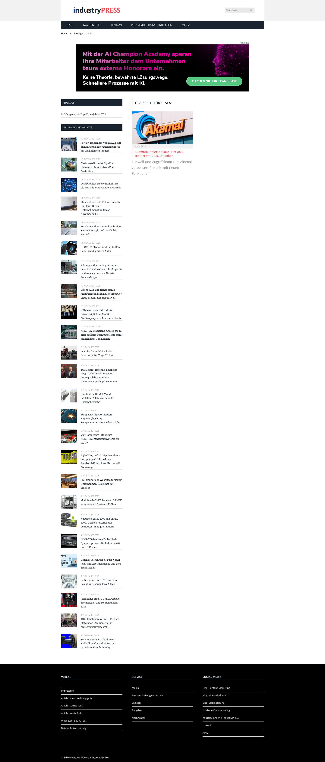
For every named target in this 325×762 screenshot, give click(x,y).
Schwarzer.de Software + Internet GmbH (86, 757)
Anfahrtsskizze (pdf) (72, 705)
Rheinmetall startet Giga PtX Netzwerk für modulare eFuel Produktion (97, 167)
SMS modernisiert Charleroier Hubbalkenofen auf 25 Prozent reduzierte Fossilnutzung (98, 643)
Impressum (67, 690)
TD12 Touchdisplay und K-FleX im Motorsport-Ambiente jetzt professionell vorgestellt (100, 623)
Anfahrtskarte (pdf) (71, 713)
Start (70, 25)
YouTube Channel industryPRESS (221, 717)
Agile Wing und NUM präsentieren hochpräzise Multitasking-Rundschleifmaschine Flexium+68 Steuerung (100, 461)
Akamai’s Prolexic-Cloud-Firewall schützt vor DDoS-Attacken (158, 154)
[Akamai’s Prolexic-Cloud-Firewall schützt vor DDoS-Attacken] (162, 127)
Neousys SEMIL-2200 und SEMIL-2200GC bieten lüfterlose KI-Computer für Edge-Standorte (100, 522)
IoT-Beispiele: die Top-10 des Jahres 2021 (83, 114)
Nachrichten (92, 25)
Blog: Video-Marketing (215, 695)
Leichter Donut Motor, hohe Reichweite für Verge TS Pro (97, 353)
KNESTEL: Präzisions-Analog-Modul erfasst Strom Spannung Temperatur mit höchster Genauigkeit (101, 334)
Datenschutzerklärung (73, 728)
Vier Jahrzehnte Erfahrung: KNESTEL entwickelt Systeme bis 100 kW (100, 438)
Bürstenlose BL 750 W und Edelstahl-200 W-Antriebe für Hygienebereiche (97, 398)
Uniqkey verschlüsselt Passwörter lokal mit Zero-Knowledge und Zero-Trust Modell (101, 563)
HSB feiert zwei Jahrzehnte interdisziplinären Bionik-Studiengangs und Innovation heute (101, 314)
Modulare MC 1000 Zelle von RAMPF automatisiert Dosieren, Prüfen (101, 502)
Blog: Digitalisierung (213, 702)
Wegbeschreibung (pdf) (74, 720)
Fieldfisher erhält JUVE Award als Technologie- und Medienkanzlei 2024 (100, 602)
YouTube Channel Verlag (216, 710)
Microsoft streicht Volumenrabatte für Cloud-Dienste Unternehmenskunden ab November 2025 (101, 208)
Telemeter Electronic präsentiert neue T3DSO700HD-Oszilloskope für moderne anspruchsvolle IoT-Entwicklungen (101, 271)
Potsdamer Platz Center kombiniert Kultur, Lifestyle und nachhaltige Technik (101, 230)
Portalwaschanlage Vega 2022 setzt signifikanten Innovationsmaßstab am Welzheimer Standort (101, 146)
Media (186, 25)
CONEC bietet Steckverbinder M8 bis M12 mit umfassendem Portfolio (101, 185)
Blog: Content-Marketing (216, 688)
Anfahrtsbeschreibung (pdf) (76, 698)
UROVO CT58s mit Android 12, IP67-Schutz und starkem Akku (101, 249)
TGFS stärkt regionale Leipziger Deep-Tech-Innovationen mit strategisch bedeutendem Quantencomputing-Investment (99, 375)
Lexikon (116, 25)
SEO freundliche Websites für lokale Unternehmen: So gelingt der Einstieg (101, 483)
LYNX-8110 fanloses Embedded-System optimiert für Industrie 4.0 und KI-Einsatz (100, 543)
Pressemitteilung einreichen (151, 25)
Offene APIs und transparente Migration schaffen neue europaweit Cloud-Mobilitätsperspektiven (101, 293)
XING (205, 732)
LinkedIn (207, 725)
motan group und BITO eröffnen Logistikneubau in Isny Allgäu (99, 582)
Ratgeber (137, 710)
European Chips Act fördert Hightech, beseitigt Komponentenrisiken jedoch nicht (100, 418)
